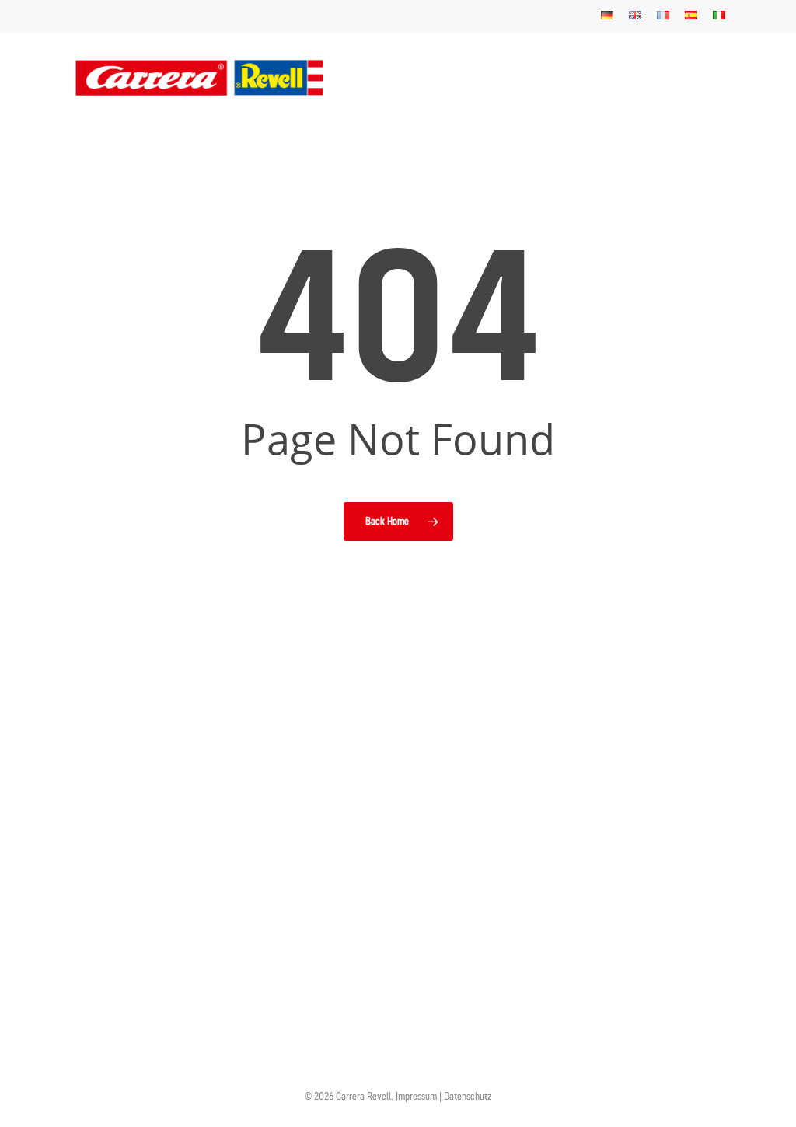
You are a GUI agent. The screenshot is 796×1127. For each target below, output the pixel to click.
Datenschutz (467, 1096)
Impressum (417, 1096)
